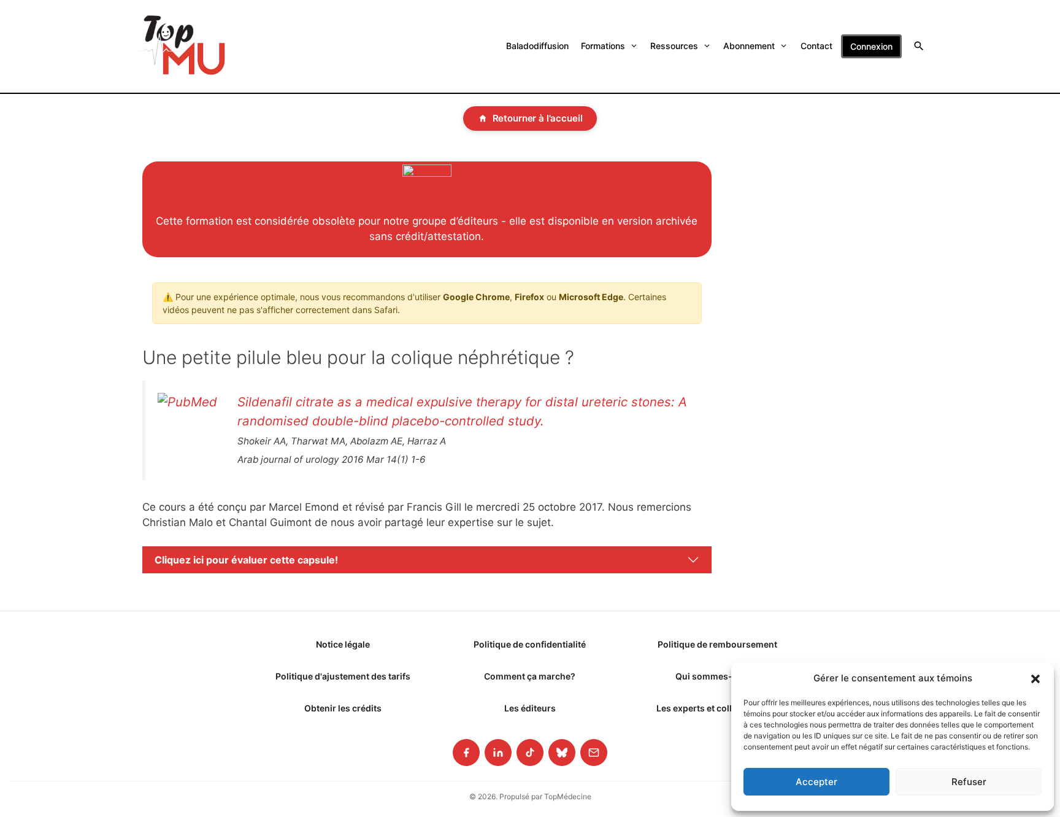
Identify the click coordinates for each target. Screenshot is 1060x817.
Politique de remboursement (717, 644)
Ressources (674, 46)
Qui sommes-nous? (717, 676)
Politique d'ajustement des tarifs (342, 676)
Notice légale (343, 644)
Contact (816, 46)
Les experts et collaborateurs (717, 708)
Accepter (816, 782)
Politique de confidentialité (530, 644)
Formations (603, 46)
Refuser (968, 782)
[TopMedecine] (181, 46)
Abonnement (749, 46)
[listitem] (466, 752)
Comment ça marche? (529, 676)
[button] (1035, 678)
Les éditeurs (530, 708)
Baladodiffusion (537, 46)
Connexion (871, 46)
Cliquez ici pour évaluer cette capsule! (246, 560)
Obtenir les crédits (343, 708)
